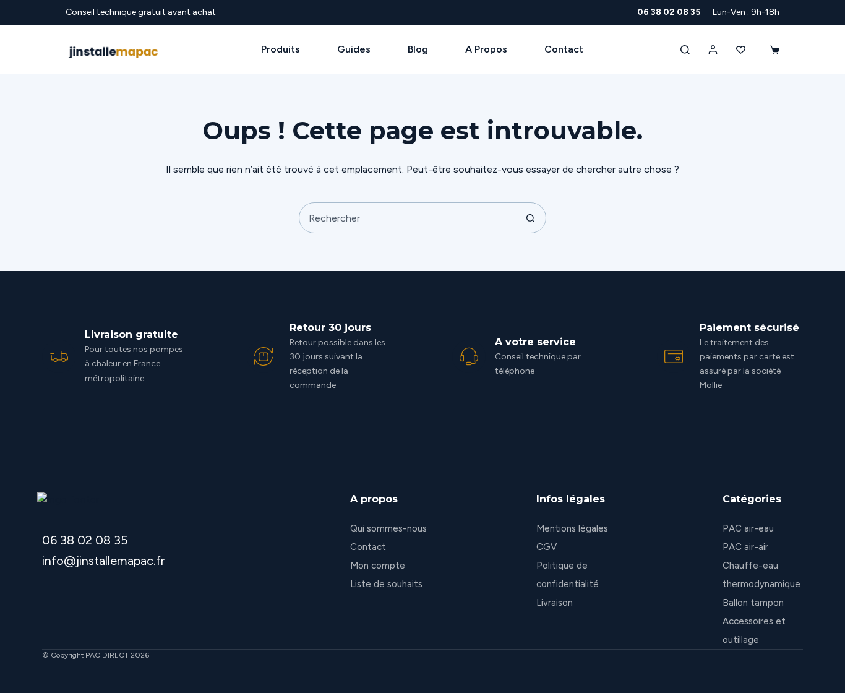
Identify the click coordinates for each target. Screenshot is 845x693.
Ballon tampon (753, 602)
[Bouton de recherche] (531, 218)
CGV (546, 547)
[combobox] (407, 217)
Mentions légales (572, 528)
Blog (418, 49)
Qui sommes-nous (388, 528)
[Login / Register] (713, 49)
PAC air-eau (748, 528)
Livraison (554, 602)
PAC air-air (745, 547)
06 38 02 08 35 (668, 12)
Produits (280, 49)
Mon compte (377, 565)
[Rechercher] (685, 49)
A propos (486, 49)
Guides (354, 49)
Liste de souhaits (386, 584)
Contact (563, 49)
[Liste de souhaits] (740, 49)
